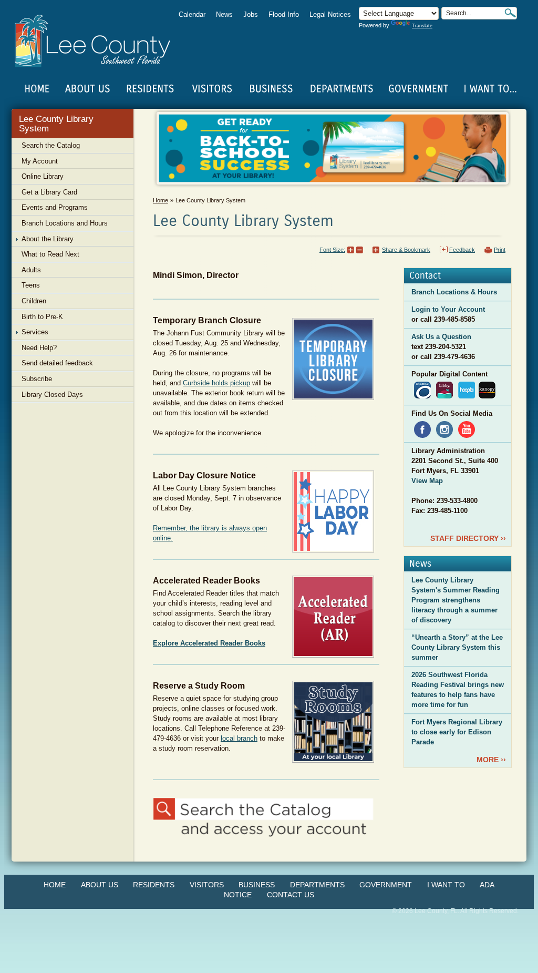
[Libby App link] (444, 390)
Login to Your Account (448, 309)
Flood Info (283, 14)
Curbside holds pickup (216, 383)
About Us (99, 884)
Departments (317, 884)
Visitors (207, 884)
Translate (422, 25)
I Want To (446, 884)
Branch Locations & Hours (454, 292)
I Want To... (489, 89)
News (224, 14)
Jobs (250, 14)
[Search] (510, 12)
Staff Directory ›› (468, 538)
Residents (153, 884)
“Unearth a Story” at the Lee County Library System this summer (457, 647)
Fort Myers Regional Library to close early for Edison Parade (456, 732)
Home (37, 89)
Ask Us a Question (441, 337)
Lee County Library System (56, 124)
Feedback (462, 250)
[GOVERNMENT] (418, 89)
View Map (427, 481)
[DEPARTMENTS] (342, 89)
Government (385, 884)
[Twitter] (469, 511)
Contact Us (290, 894)
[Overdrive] (422, 390)
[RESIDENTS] (150, 89)
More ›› (491, 759)
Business (257, 884)
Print (499, 250)
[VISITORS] (212, 89)
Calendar (192, 14)
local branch (239, 738)
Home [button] (100, 41)
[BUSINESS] (271, 89)
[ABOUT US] (87, 89)
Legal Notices (330, 14)
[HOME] (37, 89)
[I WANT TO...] (489, 89)
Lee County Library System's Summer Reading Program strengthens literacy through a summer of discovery (455, 600)
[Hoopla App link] (467, 390)
